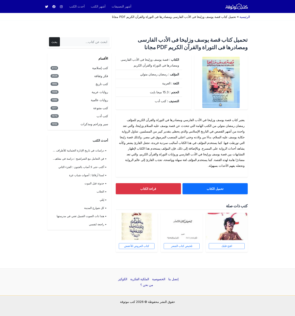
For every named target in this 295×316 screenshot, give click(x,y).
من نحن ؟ (146, 285)
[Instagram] (61, 6)
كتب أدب (80, 116)
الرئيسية (245, 17)
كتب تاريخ (80, 84)
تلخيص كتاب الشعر (181, 246)
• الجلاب (102, 191)
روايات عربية (80, 92)
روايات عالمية (80, 100)
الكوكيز (122, 279)
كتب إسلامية (80, 68)
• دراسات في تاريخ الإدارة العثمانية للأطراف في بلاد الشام (78, 150)
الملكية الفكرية (139, 279)
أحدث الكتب (77, 6)
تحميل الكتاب (215, 188)
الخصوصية (158, 279)
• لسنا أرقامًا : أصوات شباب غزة (88, 175)
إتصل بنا (173, 279)
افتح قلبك (226, 246)
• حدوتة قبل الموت (96, 183)
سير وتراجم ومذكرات (80, 124)
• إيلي (103, 199)
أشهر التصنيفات (121, 6)
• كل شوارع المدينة (95, 208)
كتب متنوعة (80, 108)
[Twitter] (46, 6)
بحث (54, 42)
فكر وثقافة (80, 76)
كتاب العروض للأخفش (136, 246)
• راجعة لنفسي (98, 224)
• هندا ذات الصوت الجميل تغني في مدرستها (82, 216)
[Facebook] (53, 6)
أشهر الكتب (98, 6)
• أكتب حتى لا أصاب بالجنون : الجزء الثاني (82, 167)
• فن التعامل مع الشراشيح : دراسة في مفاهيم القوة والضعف (78, 158)
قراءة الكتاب (148, 188)
